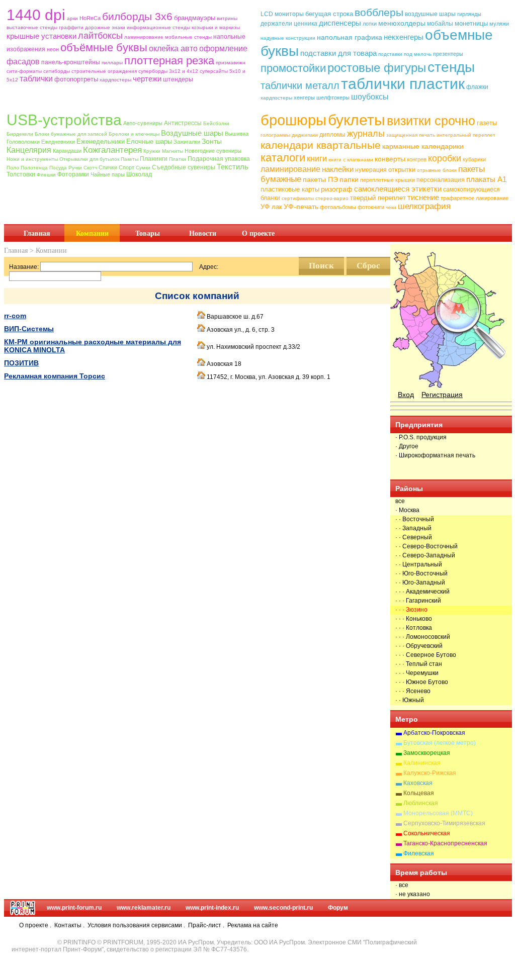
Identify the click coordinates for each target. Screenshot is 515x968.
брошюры (293, 120)
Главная (37, 233)
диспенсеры (340, 23)
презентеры (448, 54)
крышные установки (41, 36)
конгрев (416, 159)
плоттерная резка (169, 60)
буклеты (356, 120)
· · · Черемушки (417, 672)
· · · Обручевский (419, 645)
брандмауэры (194, 18)
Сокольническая (426, 833)
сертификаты (298, 198)
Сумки (143, 167)
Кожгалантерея (112, 150)
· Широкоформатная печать (435, 455)
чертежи (147, 78)
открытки (401, 169)
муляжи (499, 24)
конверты (390, 159)
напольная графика (349, 37)
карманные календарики (423, 146)
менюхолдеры (401, 23)
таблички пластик (403, 83)
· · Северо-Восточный (426, 546)
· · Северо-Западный (425, 555)
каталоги (283, 157)
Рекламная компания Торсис (54, 376)
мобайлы (440, 23)
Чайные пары (108, 174)
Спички (108, 167)
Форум (338, 907)
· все (401, 885)
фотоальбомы (338, 207)
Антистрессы (183, 123)
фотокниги (371, 207)
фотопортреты (76, 79)
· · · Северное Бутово (425, 654)
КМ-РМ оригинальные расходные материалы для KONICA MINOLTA (92, 346)
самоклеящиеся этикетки (398, 188)
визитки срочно (431, 121)
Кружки (151, 151)
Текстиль (232, 166)
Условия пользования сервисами (135, 925)
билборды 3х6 (137, 16)
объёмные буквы (103, 47)
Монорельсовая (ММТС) (438, 813)
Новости (202, 233)
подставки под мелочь (405, 54)
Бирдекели (20, 134)
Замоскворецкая (426, 752)
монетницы (471, 23)
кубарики (474, 159)
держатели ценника (289, 23)
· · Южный (409, 700)
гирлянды (469, 14)
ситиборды (56, 71)
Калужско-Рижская (429, 773)
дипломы (332, 134)
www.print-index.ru (212, 907)
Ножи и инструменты (32, 159)
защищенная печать (410, 135)
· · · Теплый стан (418, 663)
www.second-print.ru (283, 907)
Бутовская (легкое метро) (439, 742)
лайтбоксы (100, 36)
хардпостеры (115, 79)
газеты (487, 123)
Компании (92, 233)
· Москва (407, 510)
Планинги (153, 158)
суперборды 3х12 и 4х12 (168, 71)
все (400, 501)
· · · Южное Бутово (421, 682)
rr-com (15, 316)
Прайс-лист (204, 925)
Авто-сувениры (142, 123)
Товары (147, 233)
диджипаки (305, 135)
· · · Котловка (413, 627)
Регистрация (442, 395)
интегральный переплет (466, 135)
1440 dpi (36, 15)
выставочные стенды (32, 27)
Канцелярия (29, 150)
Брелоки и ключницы (134, 134)
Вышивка (236, 134)
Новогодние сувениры (213, 151)
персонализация (440, 179)
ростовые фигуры (376, 67)
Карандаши (67, 151)
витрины (227, 18)
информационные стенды (158, 27)
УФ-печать (301, 207)
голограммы (275, 135)
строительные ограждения (104, 71)
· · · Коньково (413, 618)
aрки (72, 18)
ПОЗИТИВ (21, 363)
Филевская (418, 853)
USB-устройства (64, 120)
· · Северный (413, 537)
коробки (444, 158)
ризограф (337, 189)
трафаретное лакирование (474, 198)
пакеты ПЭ (320, 179)
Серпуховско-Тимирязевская (444, 823)
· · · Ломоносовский (422, 636)
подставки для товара (338, 53)
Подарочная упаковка (219, 158)
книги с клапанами (350, 159)
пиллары (112, 62)
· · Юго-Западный (420, 582)
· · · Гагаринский (418, 600)
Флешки (46, 174)
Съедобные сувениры (183, 167)
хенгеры (304, 97)
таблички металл (300, 85)
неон (53, 49)
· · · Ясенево (413, 691)
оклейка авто (173, 48)
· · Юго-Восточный (421, 573)
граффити (71, 27)
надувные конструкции (288, 38)
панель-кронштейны (70, 62)
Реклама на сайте (252, 925)
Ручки (75, 167)
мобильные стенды (188, 37)
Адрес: (208, 266)
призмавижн (230, 62)
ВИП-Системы (29, 329)
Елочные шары (149, 141)
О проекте (258, 233)
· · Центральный (418, 564)
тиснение (423, 197)
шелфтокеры (333, 97)
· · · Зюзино (411, 609)
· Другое (406, 446)
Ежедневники (58, 142)
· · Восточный (414, 519)
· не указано (412, 894)
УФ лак (271, 207)
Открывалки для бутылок (89, 159)
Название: (24, 266)
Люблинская (420, 803)
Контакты (67, 925)
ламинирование (143, 37)
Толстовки (21, 174)
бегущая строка (329, 14)
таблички (36, 78)
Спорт (126, 167)
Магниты (172, 151)
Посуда (58, 167)
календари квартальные (321, 145)
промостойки (293, 68)
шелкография (424, 206)
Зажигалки (187, 142)
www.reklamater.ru (143, 907)
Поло (13, 167)
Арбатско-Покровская (434, 732)
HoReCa (90, 18)
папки (349, 179)
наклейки (338, 169)
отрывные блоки (437, 170)
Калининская (422, 762)
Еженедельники (100, 141)
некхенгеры (403, 37)
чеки (391, 207)
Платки (177, 159)
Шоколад (139, 174)
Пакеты (129, 159)
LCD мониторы (282, 14)
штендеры (178, 79)
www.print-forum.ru (74, 907)
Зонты (212, 141)
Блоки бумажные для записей (71, 134)
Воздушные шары (192, 133)
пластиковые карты (290, 189)
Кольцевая (418, 793)
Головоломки (23, 142)
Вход (406, 395)
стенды (451, 67)
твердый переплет (378, 198)
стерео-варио (332, 198)
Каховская (418, 783)
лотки (370, 24)
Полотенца (34, 167)
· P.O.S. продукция (421, 437)
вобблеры (379, 12)
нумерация (371, 169)
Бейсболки (216, 123)
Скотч (90, 167)
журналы (366, 134)
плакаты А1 (486, 179)
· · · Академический (422, 591)
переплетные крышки (387, 180)
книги (317, 158)
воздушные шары (430, 14)
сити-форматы (24, 71)
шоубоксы (370, 96)
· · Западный (413, 528)
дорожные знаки (105, 27)
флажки (477, 86)
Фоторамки (73, 174)
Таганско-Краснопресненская (445, 843)
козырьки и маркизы (216, 27)
